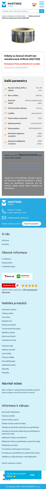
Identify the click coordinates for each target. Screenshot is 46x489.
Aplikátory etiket (8, 332)
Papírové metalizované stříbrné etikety (13, 16)
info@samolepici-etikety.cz (18, 218)
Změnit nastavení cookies (12, 463)
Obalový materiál (8, 349)
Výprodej (5, 369)
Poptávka (5, 372)
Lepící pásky (6, 353)
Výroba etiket (7, 262)
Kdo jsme (5, 240)
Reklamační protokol (10, 445)
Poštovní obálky (8, 357)
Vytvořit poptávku (31, 223)
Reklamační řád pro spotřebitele (14, 437)
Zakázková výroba (8, 365)
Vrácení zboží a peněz (10, 419)
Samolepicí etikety (9, 309)
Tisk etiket (6, 317)
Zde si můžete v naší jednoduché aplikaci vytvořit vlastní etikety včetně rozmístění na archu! (21, 391)
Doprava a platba (8, 416)
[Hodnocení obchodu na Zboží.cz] (11, 287)
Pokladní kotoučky (9, 340)
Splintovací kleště (9, 336)
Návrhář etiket (12, 383)
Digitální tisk (7, 321)
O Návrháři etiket (8, 266)
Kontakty (5, 244)
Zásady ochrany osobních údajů (14, 423)
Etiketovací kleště (9, 325)
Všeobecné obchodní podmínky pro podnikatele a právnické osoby (21, 432)
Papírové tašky (7, 346)
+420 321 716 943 (16, 211)
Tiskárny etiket (7, 313)
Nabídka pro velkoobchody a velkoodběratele (19, 456)
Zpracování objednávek (11, 412)
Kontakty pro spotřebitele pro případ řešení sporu (21, 453)
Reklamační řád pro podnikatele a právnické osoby (21, 441)
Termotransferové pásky (11, 328)
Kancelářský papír (8, 361)
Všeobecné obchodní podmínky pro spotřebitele (20, 427)
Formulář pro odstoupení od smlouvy (16, 449)
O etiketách (6, 259)
